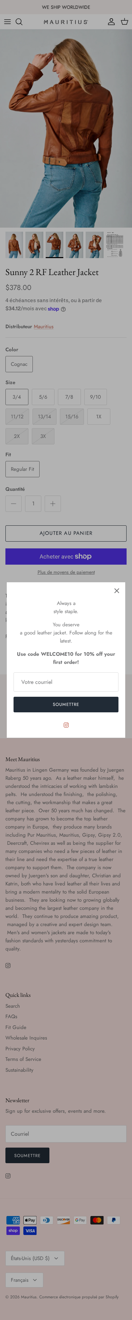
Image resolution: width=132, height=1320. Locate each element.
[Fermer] (116, 590)
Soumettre (66, 704)
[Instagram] (66, 725)
